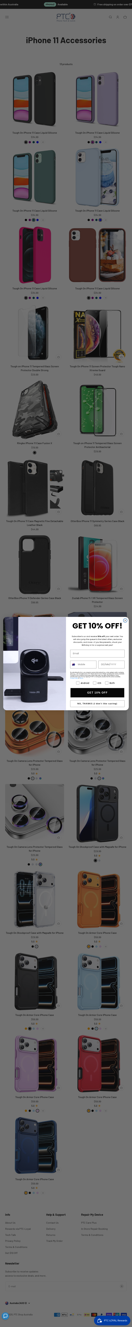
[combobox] (73, 664)
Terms (81, 678)
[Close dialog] (125, 620)
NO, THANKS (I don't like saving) (97, 704)
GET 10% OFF (97, 692)
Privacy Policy (74, 678)
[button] (5, 1316)
